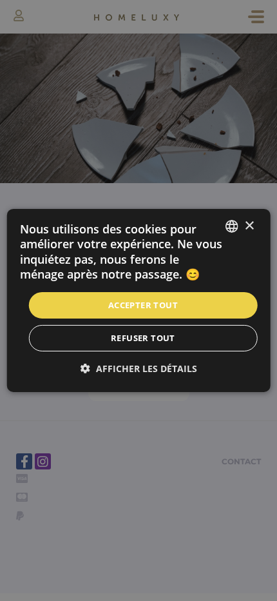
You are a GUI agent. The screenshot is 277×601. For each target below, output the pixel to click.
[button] (139, 368)
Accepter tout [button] (143, 304)
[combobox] (231, 226)
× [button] (249, 225)
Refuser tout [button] (143, 338)
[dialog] (139, 300)
